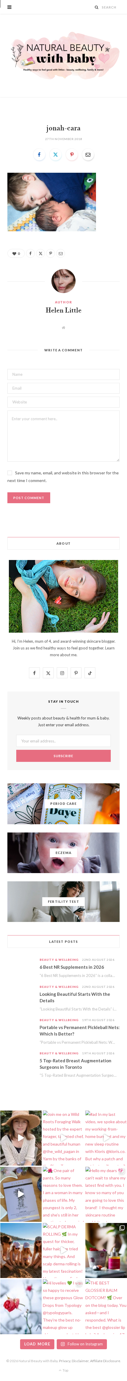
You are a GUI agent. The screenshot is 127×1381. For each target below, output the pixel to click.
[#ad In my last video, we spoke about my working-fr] (106, 1138)
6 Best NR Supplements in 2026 (72, 967)
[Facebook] (39, 154)
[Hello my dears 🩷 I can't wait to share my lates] (106, 1194)
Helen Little (64, 311)
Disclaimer (80, 1361)
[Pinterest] (72, 154)
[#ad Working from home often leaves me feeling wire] (21, 1194)
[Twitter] (55, 154)
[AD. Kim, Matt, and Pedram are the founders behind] (21, 1138)
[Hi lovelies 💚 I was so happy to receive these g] (63, 1306)
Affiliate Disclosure (105, 1361)
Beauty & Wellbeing (59, 959)
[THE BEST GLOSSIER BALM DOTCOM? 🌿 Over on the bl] (106, 1306)
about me (68, 654)
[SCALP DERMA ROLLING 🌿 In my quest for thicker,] (63, 1250)
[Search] (97, 7)
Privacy (64, 1361)
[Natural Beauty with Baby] (63, 55)
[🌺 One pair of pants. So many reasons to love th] (63, 1194)
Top (65, 1370)
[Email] (88, 154)
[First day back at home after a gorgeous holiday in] (21, 1250)
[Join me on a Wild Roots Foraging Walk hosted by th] (63, 1138)
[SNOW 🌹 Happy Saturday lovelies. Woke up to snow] (21, 1306)
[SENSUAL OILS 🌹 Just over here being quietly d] (106, 1250)
